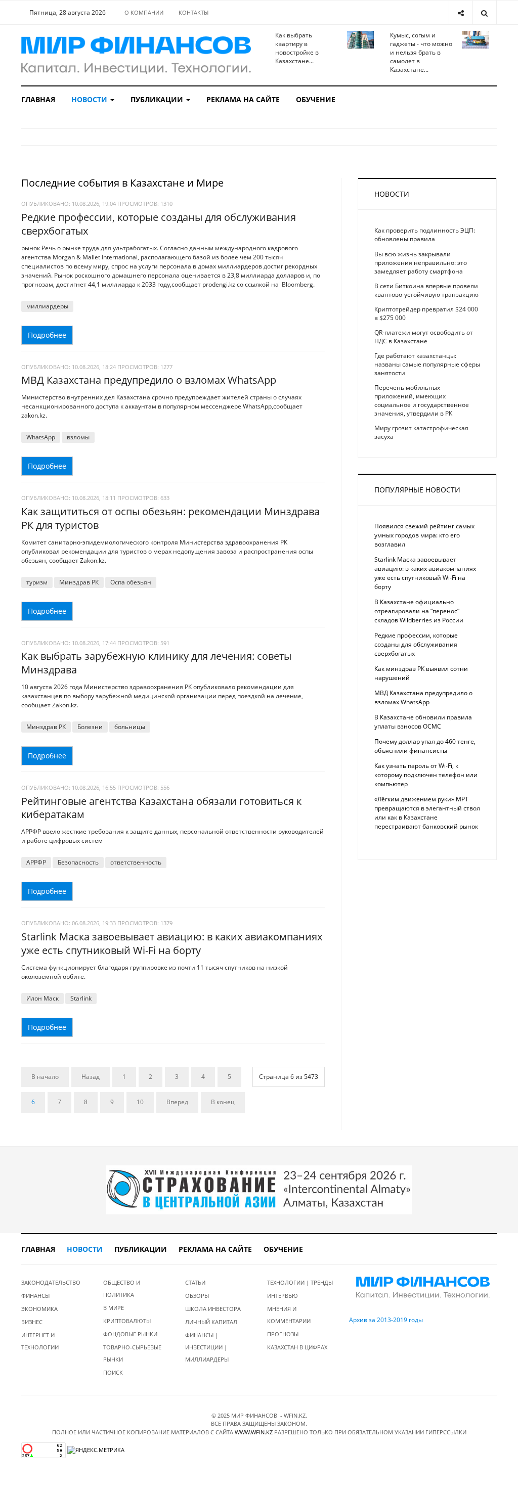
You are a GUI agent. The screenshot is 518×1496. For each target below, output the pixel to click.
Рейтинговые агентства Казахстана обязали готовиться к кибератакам (161, 808)
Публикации (158, 99)
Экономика (39, 1308)
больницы (129, 726)
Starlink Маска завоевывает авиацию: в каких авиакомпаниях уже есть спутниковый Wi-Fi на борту (171, 943)
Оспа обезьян (130, 582)
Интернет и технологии (40, 1341)
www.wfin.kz (254, 1432)
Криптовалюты (127, 1321)
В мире (113, 1307)
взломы (78, 437)
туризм (37, 582)
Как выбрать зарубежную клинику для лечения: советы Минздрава (156, 662)
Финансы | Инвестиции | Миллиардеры (207, 1347)
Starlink (81, 998)
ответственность (135, 862)
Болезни (90, 726)
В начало (45, 1076)
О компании (143, 12)
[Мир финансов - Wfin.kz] (136, 55)
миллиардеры (47, 306)
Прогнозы (282, 1334)
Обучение (315, 99)
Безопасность (78, 862)
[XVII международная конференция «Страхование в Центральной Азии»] (259, 1189)
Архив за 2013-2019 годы (386, 1320)
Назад (90, 1076)
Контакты (193, 12)
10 (140, 1102)
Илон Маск (42, 998)
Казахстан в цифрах (297, 1347)
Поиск (113, 1372)
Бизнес (31, 1322)
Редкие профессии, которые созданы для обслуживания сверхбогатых (158, 224)
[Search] (484, 12)
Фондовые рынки (130, 1334)
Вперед (177, 1102)
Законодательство (50, 1282)
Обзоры (197, 1295)
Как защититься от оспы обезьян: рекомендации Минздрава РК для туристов (170, 518)
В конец (223, 1102)
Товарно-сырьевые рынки (132, 1353)
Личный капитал (211, 1322)
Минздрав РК (79, 582)
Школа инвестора (213, 1308)
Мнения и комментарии (289, 1315)
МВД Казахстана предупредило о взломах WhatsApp (148, 380)
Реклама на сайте (243, 99)
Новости (90, 99)
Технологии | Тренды (300, 1282)
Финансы (35, 1295)
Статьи (195, 1282)
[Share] (460, 12)
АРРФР (36, 862)
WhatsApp (40, 437)
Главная (38, 99)
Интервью (282, 1295)
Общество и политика (121, 1288)
